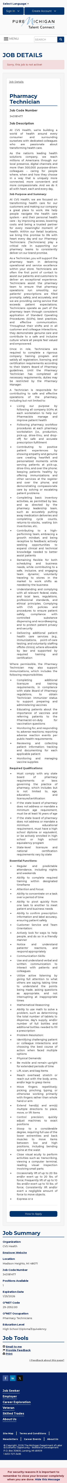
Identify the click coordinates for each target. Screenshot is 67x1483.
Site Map (8, 1433)
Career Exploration (17, 1402)
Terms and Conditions (32, 1433)
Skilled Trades (13, 1413)
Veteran (8, 1407)
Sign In (11, 11)
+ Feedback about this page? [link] (46, 1360)
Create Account (42, 11)
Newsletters (10, 1439)
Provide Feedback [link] (18, 1350)
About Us (9, 1419)
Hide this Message (47, 1479)
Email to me (14, 1346)
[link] (33, 22)
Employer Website (15, 1252)
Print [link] (9, 1353)
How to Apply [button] (33, 1213)
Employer (10, 1396)
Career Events (32, 1439)
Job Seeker (11, 1390)
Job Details (16, 81)
